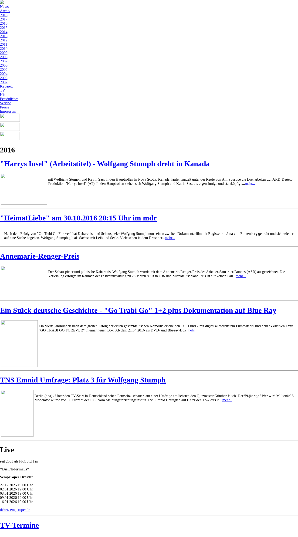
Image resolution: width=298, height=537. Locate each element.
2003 (3, 78)
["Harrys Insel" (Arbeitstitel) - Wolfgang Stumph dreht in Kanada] (24, 203)
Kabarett (6, 86)
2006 (3, 65)
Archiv (5, 11)
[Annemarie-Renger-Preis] (24, 296)
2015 (3, 28)
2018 (3, 15)
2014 (3, 32)
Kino (3, 95)
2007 (3, 61)
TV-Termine (19, 525)
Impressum (8, 111)
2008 (3, 57)
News (4, 7)
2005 (3, 69)
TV (2, 90)
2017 (3, 19)
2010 (3, 49)
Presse (4, 107)
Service (5, 103)
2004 (3, 74)
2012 (3, 40)
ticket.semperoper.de (15, 510)
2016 (3, 23)
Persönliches (9, 99)
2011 (3, 44)
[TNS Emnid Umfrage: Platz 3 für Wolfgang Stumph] (17, 435)
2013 (3, 36)
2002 (3, 82)
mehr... (250, 184)
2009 (3, 53)
